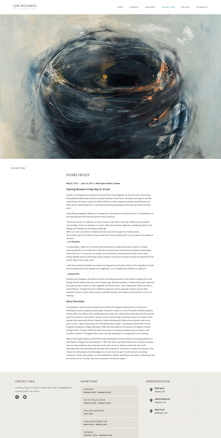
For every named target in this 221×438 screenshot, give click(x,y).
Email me (64, 387)
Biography (202, 7)
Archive (185, 7)
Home (120, 7)
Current (134, 7)
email (24, 397)
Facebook (17, 397)
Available (150, 7)
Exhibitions (168, 7)
